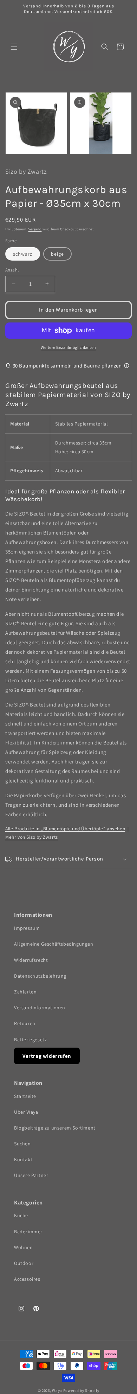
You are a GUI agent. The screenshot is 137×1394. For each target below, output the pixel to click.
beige (57, 254)
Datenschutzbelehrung (40, 976)
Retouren (24, 1023)
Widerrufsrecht (31, 960)
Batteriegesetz (30, 1039)
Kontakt (23, 1159)
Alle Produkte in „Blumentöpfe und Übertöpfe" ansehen (65, 828)
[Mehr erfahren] (126, 365)
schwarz (22, 254)
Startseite (25, 1096)
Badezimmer (28, 1231)
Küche (21, 1215)
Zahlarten (25, 992)
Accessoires (27, 1279)
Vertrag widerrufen (46, 1056)
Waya (57, 1390)
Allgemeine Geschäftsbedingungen (53, 944)
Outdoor (23, 1263)
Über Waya (26, 1112)
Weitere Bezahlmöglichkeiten (68, 347)
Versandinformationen (39, 1007)
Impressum (27, 928)
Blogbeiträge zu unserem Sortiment (55, 1128)
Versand (35, 229)
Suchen (22, 1143)
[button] (14, 47)
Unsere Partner (31, 1175)
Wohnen (23, 1247)
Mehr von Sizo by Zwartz (31, 837)
